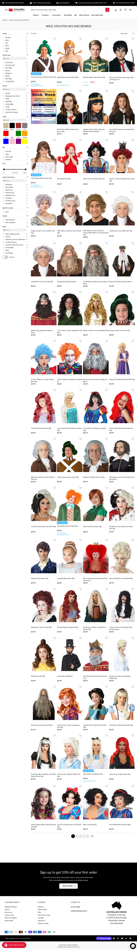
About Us (41, 907)
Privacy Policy (9, 920)
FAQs (39, 912)
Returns (7, 909)
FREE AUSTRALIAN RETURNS (117, 3)
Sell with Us (41, 920)
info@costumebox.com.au (79, 911)
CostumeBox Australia (14, 938)
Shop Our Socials (43, 923)
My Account (8, 912)
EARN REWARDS (29, 3)
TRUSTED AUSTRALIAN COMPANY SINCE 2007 (57, 3)
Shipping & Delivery (11, 907)
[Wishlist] (125, 9)
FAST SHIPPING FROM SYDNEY (90, 3)
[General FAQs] (120, 9)
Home (6, 20)
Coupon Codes (9, 915)
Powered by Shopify (25, 938)
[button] (6, 9)
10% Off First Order (44, 915)
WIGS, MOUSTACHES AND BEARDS (19, 20)
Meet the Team (42, 909)
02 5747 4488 (75, 907)
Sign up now (68, 886)
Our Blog (40, 918)
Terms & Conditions (11, 918)
